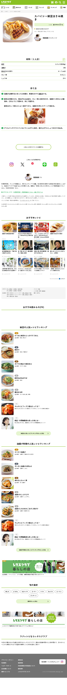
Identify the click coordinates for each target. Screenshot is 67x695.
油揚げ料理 (20, 289)
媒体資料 (20, 669)
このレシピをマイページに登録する (33, 147)
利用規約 (3, 663)
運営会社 (20, 660)
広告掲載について (6, 669)
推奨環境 (20, 663)
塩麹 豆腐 (39, 204)
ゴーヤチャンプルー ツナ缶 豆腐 (55, 204)
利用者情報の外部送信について (26, 666)
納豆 (2, 64)
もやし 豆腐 (4, 206)
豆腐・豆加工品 (25, 293)
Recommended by (54, 278)
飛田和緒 (45, 38)
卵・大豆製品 (9, 289)
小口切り (28, 99)
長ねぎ (3, 71)
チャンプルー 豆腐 (32, 204)
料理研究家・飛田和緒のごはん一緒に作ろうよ (28, 192)
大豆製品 (15, 289)
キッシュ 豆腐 (45, 204)
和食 (39, 289)
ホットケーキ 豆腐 (23, 204)
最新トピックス (5, 671)
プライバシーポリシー (7, 660)
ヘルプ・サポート (6, 666)
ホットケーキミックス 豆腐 (13, 204)
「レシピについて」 (25, 200)
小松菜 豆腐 (4, 204)
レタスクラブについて (24, 671)
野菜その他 (12, 296)
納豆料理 (19, 290)
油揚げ (3, 68)
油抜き (40, 94)
